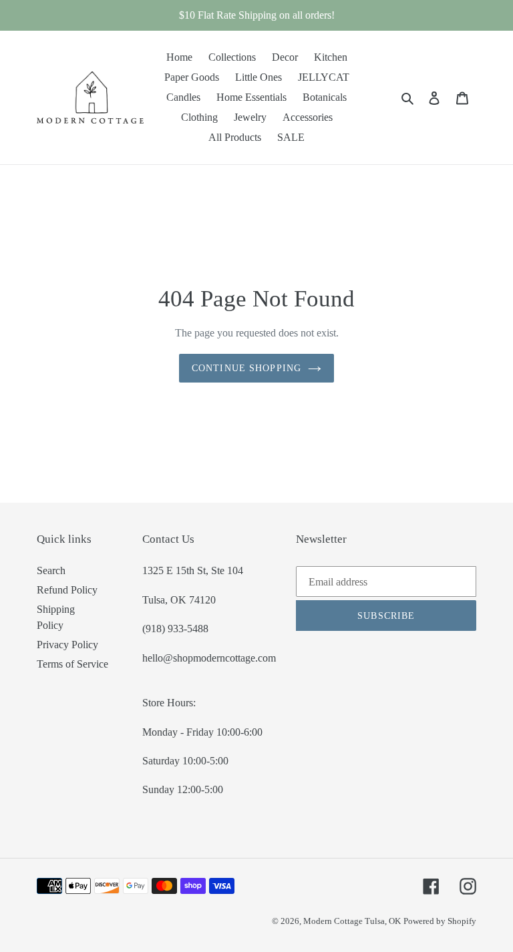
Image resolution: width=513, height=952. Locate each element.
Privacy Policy (67, 644)
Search (51, 570)
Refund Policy (67, 590)
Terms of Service (72, 664)
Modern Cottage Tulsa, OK (352, 921)
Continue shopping (246, 368)
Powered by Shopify (439, 921)
